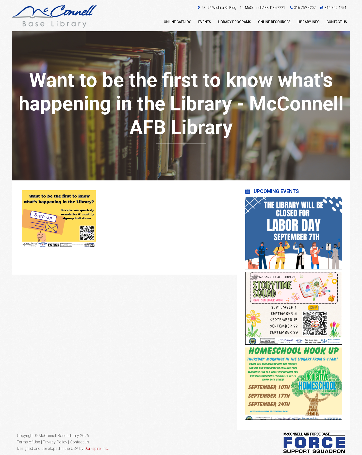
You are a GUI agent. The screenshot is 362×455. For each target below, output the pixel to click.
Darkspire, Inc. (96, 448)
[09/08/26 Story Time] (294, 305)
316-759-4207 (305, 8)
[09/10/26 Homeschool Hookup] (293, 380)
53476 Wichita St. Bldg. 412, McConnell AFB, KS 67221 (243, 8)
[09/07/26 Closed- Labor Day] (293, 230)
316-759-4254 (335, 8)
